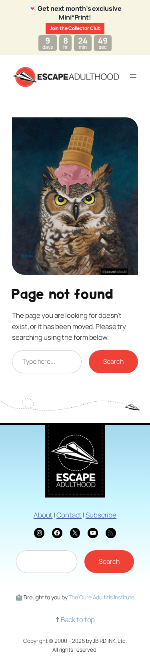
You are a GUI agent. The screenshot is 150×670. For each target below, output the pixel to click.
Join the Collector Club (75, 28)
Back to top (78, 619)
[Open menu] (133, 76)
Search (113, 361)
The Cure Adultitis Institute (101, 597)
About (43, 514)
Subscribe (101, 514)
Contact (69, 514)
